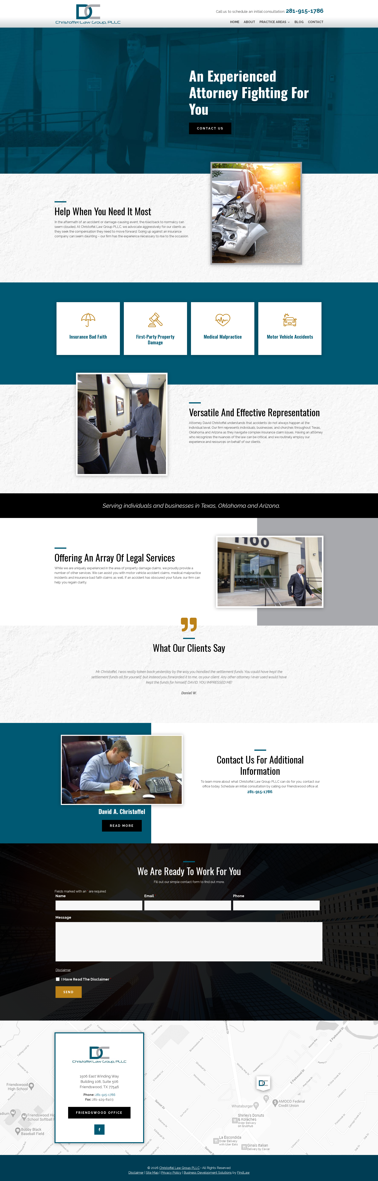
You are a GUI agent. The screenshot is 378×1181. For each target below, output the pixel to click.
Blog (299, 22)
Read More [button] (122, 826)
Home (234, 22)
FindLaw (243, 1172)
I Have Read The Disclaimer (86, 979)
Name (61, 896)
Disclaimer (63, 970)
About (249, 22)
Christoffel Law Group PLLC (179, 1168)
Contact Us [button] (210, 128)
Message (63, 917)
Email (150, 896)
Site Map (152, 1172)
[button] (56, 682)
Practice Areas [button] (272, 22)
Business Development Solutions (208, 1172)
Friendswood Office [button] (99, 1113)
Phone (238, 896)
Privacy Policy (171, 1172)
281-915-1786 (304, 10)
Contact (315, 22)
